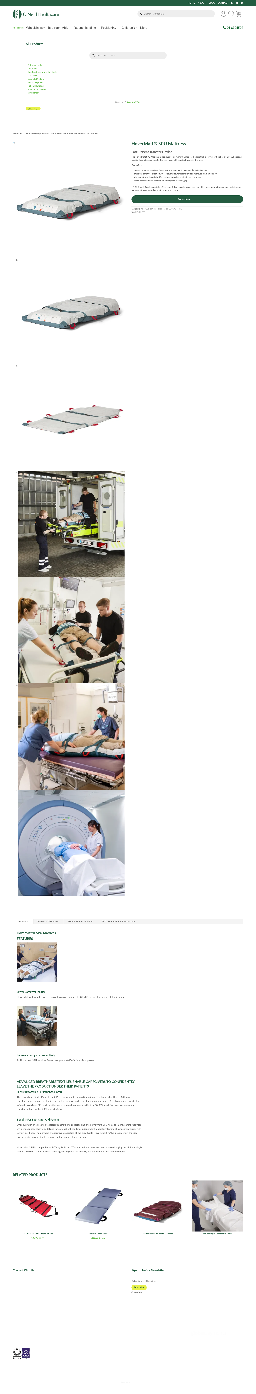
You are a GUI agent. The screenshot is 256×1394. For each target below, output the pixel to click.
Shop (22, 134)
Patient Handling (33, 134)
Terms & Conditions (140, 1339)
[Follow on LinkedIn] (61, 1279)
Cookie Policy (137, 1329)
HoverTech (140, 212)
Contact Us (33, 109)
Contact (223, 3)
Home (191, 3)
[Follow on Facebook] (66, 1279)
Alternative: (136, 1292)
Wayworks (125, 1382)
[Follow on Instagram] (77, 1279)
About (202, 3)
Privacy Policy (138, 1334)
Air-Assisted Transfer (65, 134)
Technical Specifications (81, 921)
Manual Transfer (48, 134)
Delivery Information (141, 1345)
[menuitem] (35, 28)
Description (23, 921)
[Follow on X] (71, 1279)
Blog (212, 3)
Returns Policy (138, 1350)
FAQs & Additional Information (118, 921)
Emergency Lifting (172, 209)
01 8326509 (234, 27)
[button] (14, 143)
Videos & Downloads (48, 921)
